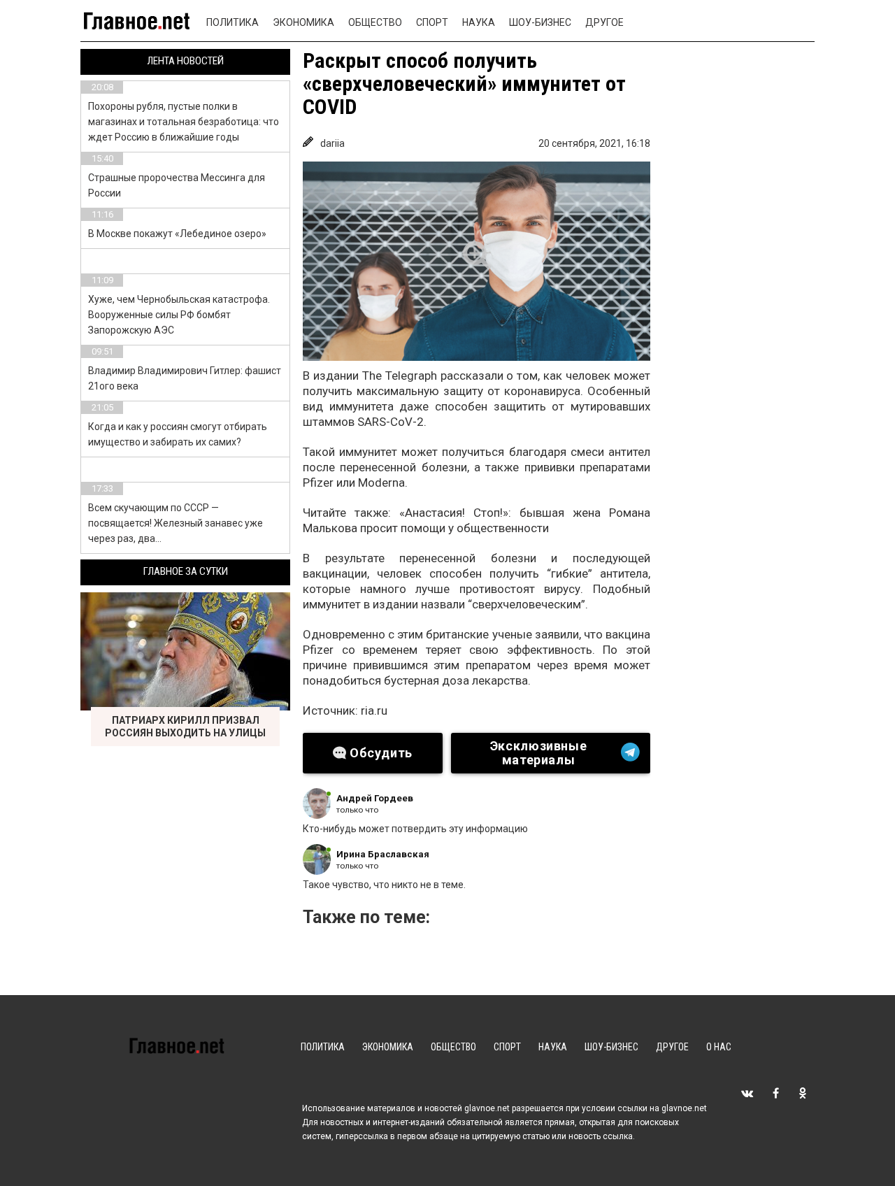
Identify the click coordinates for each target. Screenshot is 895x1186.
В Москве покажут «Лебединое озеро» (177, 233)
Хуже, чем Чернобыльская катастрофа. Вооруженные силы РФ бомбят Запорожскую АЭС (179, 315)
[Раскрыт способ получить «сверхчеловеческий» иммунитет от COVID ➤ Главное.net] (476, 261)
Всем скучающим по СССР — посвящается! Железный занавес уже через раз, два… (175, 523)
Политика (232, 22)
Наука (478, 22)
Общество (375, 22)
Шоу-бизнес (540, 22)
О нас (718, 1046)
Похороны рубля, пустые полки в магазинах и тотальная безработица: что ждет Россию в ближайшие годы (183, 122)
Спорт (432, 22)
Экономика (303, 22)
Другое (604, 22)
